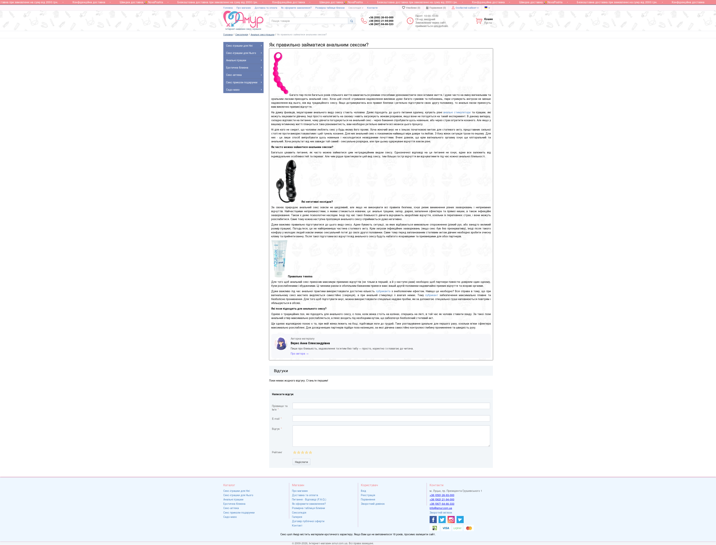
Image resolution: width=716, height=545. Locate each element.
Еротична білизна (234, 503)
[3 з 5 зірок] (302, 452)
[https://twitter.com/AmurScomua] (442, 519)
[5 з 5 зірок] (310, 452)
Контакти (372, 7)
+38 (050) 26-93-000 (442, 495)
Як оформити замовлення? (296, 7)
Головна (228, 7)
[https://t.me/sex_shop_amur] (460, 519)
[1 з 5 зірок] (295, 452)
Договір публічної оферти (308, 521)
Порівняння (368, 499)
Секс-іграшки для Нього (238, 495)
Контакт (297, 525)
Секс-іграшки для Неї (236, 491)
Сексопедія (355, 7)
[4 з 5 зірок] (306, 452)
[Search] (351, 21)
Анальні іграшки (233, 499)
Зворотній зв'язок (441, 512)
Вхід (363, 491)
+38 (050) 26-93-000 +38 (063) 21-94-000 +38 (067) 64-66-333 (381, 21)
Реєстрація (368, 495)
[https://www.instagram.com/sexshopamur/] (451, 519)
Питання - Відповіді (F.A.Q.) (309, 499)
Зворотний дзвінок (373, 503)
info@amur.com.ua (441, 508)
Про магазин (243, 7)
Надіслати (301, 462)
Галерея (297, 517)
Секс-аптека (231, 508)
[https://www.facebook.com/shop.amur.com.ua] (433, 519)
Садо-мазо (230, 517)
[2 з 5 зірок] (298, 452)
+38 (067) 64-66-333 (442, 503)
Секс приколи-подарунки (239, 512)
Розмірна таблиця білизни (330, 7)
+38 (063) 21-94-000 (442, 499)
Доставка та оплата (266, 7)
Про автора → (299, 353)
